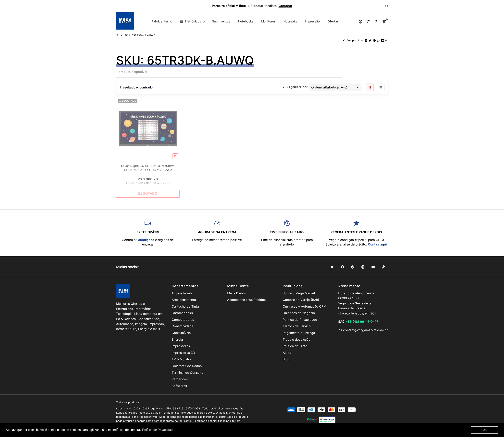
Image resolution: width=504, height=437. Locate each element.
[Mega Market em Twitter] (332, 267)
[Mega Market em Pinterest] (352, 267)
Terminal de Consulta (187, 373)
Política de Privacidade (300, 320)
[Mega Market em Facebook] (342, 267)
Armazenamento (184, 300)
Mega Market (156, 408)
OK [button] (485, 429)
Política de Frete (295, 346)
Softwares (179, 386)
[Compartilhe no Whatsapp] (378, 40)
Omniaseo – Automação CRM (304, 306)
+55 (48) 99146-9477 (362, 322)
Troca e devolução (296, 339)
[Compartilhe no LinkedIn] (382, 40)
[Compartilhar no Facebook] (366, 40)
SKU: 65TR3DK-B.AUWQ (140, 35)
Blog (286, 359)
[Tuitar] (370, 40)
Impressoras (181, 346)
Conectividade (182, 326)
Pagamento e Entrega (299, 333)
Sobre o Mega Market (299, 293)
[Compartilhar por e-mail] (386, 40)
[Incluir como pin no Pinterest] (374, 40)
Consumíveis (181, 333)
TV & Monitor (181, 359)
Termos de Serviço (297, 326)
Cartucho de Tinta (185, 306)
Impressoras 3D (183, 353)
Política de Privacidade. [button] (158, 429)
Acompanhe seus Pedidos (246, 300)
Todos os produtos (127, 402)
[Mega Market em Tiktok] (383, 267)
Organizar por (295, 87)
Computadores (183, 320)
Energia (177, 339)
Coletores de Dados (187, 366)
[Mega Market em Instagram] (363, 267)
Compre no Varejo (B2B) (301, 300)
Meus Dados (236, 293)
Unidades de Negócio (299, 313)
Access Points (182, 293)
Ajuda (287, 353)
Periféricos (180, 379)
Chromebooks (182, 313)
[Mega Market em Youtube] (373, 267)
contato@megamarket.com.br (363, 330)
